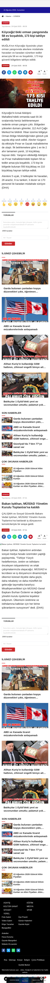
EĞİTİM (30, 903)
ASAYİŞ (6, 903)
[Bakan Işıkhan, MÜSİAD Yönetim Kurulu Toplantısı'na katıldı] (23, 544)
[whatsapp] (14, 72)
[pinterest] (30, 72)
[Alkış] (10, 200)
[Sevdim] (15, 200)
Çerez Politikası (38, 960)
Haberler (8, 16)
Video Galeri (7, 921)
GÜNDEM (16, 16)
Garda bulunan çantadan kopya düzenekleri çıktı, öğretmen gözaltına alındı (22, 290)
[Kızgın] (27, 200)
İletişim (27, 960)
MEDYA (30, 906)
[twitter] (9, 72)
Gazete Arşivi (23, 924)
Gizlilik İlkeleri (24, 965)
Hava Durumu (7, 937)
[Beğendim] (4, 200)
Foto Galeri (6, 917)
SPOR (29, 910)
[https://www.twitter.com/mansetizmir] (8, 950)
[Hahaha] (33, 200)
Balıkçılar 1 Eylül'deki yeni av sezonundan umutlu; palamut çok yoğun (23, 403)
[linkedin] (25, 72)
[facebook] (4, 72)
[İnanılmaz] (39, 200)
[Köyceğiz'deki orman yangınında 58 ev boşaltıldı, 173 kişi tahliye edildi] (25, 93)
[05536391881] (13, 950)
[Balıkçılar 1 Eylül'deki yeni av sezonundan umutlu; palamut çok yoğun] (25, 385)
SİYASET (7, 910)
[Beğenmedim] (21, 200)
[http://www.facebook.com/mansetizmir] (3, 950)
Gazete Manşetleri (9, 941)
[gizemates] (18, 950)
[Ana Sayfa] (3, 16)
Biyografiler (6, 928)
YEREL (6, 914)
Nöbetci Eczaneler (9, 944)
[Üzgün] (44, 200)
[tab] (8, 215)
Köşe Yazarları (8, 924)
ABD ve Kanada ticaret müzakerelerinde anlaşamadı (21, 328)
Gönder (8, 243)
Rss (5, 960)
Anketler (5, 933)
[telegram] (20, 72)
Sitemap (12, 960)
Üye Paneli (23, 917)
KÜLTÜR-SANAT (10, 906)
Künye (20, 960)
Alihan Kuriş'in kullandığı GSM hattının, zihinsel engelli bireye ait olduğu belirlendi (23, 366)
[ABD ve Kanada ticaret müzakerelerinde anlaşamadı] (25, 309)
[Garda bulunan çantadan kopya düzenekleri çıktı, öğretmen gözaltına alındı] (25, 272)
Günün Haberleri (25, 921)
